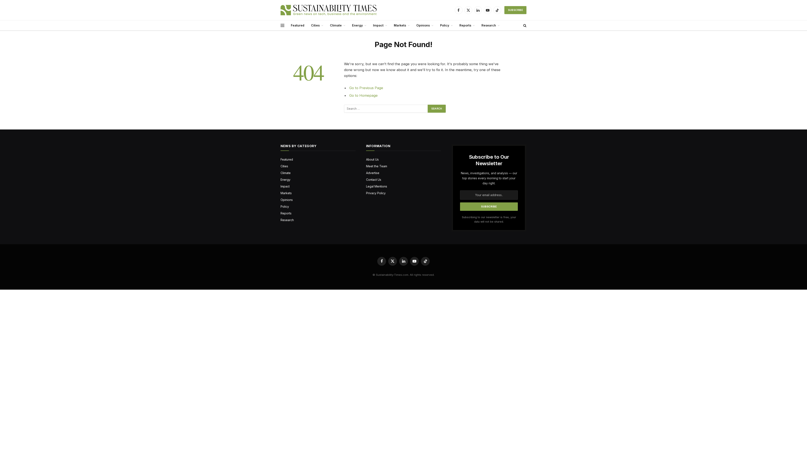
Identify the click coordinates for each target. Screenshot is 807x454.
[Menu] (282, 25)
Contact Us (373, 179)
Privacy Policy (376, 193)
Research (488, 25)
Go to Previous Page (366, 88)
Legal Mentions (376, 186)
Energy (357, 25)
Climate (336, 25)
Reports (465, 25)
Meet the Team (376, 166)
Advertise (372, 173)
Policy (444, 25)
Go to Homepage (363, 95)
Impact (378, 25)
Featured (297, 25)
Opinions (423, 25)
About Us (372, 159)
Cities (315, 25)
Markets (400, 25)
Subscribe (515, 10)
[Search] (524, 25)
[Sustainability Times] (329, 10)
